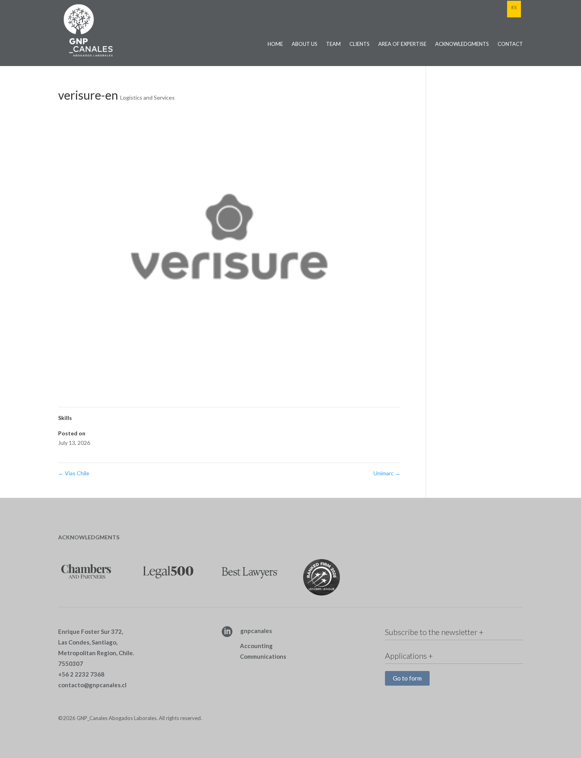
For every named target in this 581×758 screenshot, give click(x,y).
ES (514, 7)
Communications (263, 656)
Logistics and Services (147, 97)
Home (275, 44)
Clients (359, 44)
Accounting (256, 645)
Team (333, 44)
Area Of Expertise (402, 44)
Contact (510, 44)
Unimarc (387, 473)
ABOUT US (304, 44)
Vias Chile (73, 473)
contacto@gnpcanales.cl (92, 684)
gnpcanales (256, 630)
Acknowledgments (462, 44)
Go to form (407, 678)
